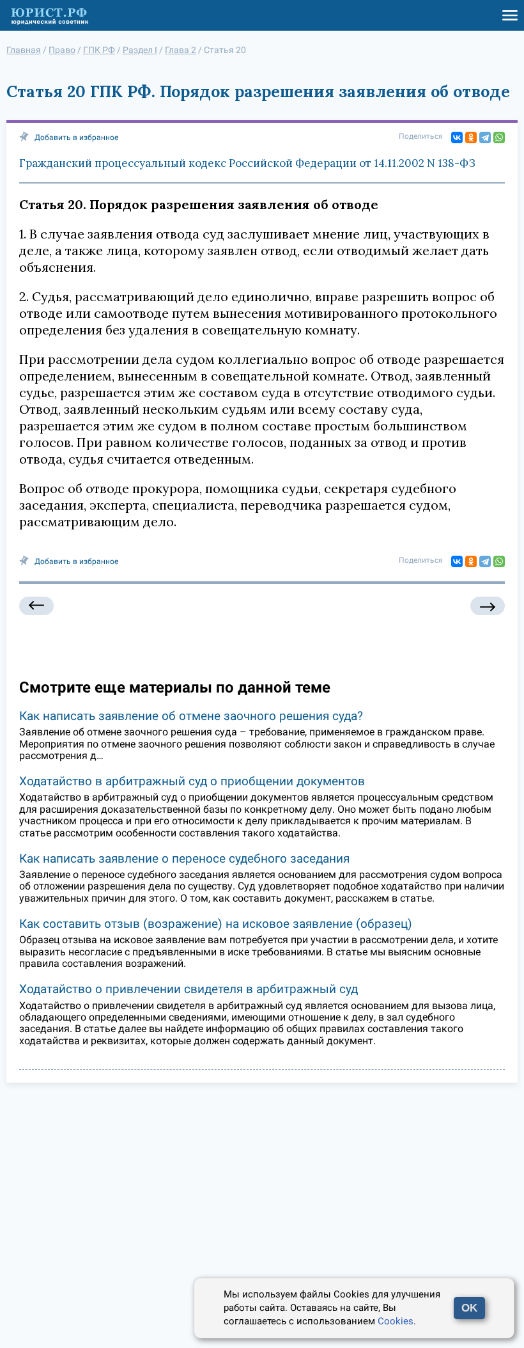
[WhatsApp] (499, 137)
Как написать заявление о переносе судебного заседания (184, 858)
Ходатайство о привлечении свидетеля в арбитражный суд (188, 989)
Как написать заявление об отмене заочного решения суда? (191, 716)
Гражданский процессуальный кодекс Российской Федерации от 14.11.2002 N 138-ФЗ (247, 163)
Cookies (395, 1321)
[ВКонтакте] (457, 137)
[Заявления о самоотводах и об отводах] (36, 606)
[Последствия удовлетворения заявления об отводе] (487, 606)
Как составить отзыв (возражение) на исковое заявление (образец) (215, 923)
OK (469, 1308)
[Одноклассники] (471, 137)
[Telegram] (485, 137)
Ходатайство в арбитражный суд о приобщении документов (192, 781)
